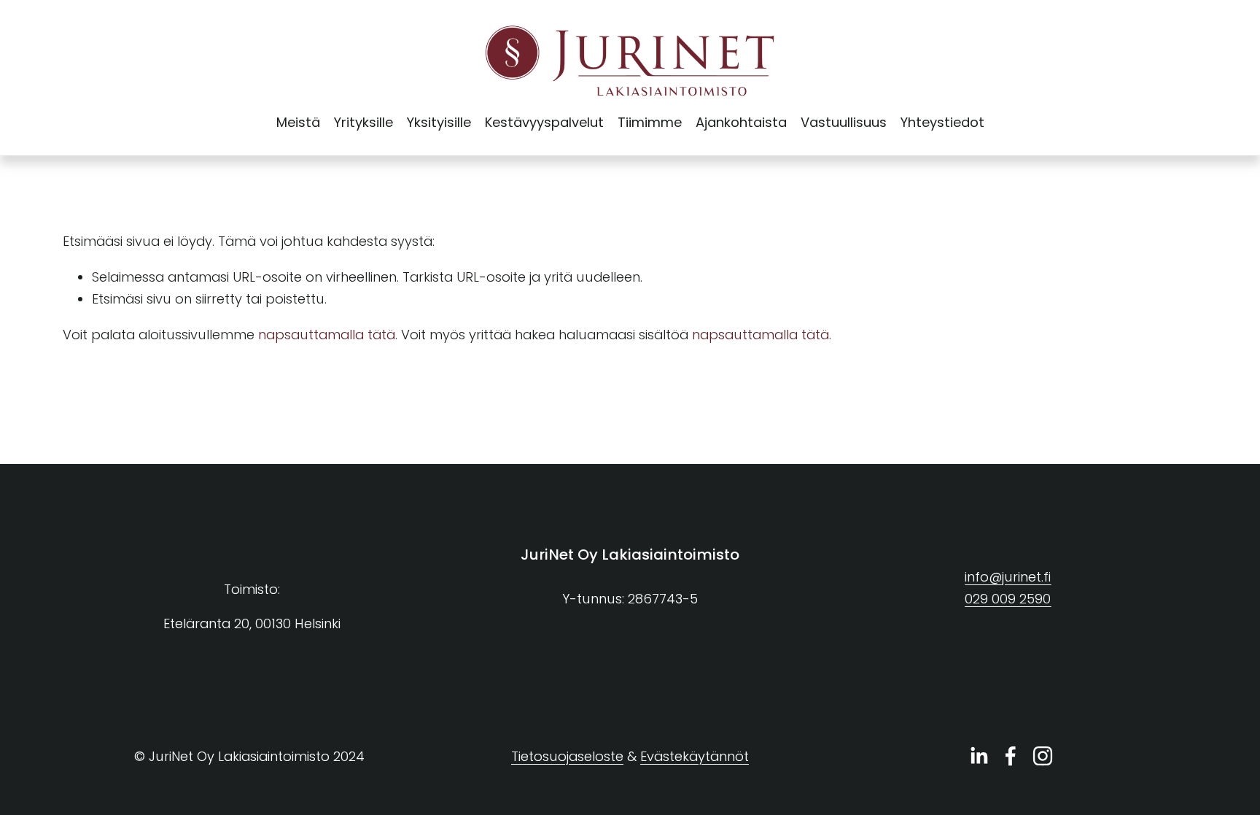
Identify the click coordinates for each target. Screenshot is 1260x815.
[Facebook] (1010, 756)
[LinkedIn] (978, 756)
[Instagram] (1042, 756)
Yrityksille (363, 122)
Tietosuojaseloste (567, 756)
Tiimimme (650, 122)
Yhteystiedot (942, 122)
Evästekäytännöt (694, 756)
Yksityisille (439, 122)
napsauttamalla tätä (326, 334)
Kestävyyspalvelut (544, 122)
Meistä (298, 122)
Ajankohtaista (741, 122)
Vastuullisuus (844, 122)
